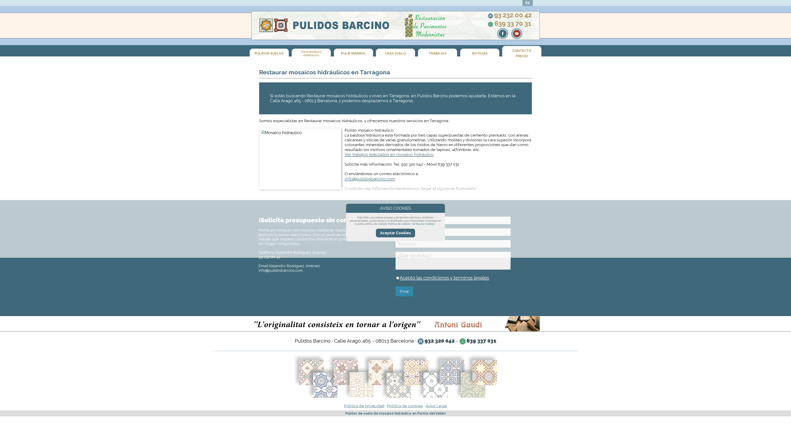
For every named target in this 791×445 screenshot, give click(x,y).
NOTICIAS (480, 54)
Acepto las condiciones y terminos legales (444, 277)
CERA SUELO (395, 54)
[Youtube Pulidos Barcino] (516, 37)
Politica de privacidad (364, 406)
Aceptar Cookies (395, 233)
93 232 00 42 (513, 15)
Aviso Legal (436, 406)
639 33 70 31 (513, 23)
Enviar (404, 291)
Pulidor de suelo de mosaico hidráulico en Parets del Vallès (395, 413)
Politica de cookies (405, 406)
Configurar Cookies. (423, 223)
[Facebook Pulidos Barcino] (502, 37)
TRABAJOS (437, 54)
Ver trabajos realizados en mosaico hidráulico (389, 154)
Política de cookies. (399, 223)
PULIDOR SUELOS (269, 54)
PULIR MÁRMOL (353, 54)
